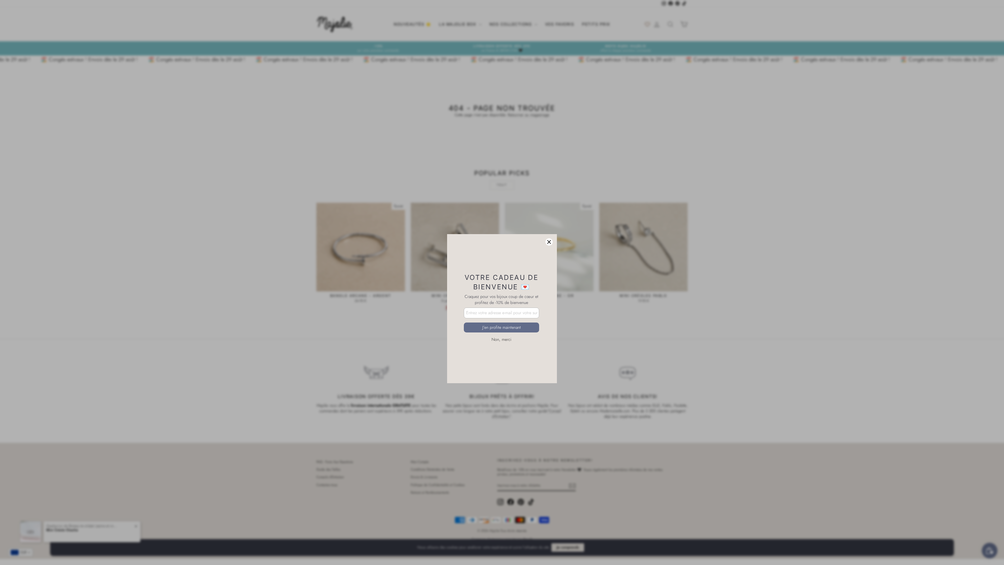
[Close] (549, 215)
